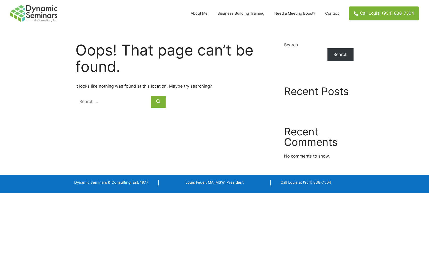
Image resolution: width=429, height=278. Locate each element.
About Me (199, 13)
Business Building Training (240, 13)
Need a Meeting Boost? (294, 13)
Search (291, 44)
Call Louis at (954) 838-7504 (306, 182)
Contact (332, 13)
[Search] (158, 102)
